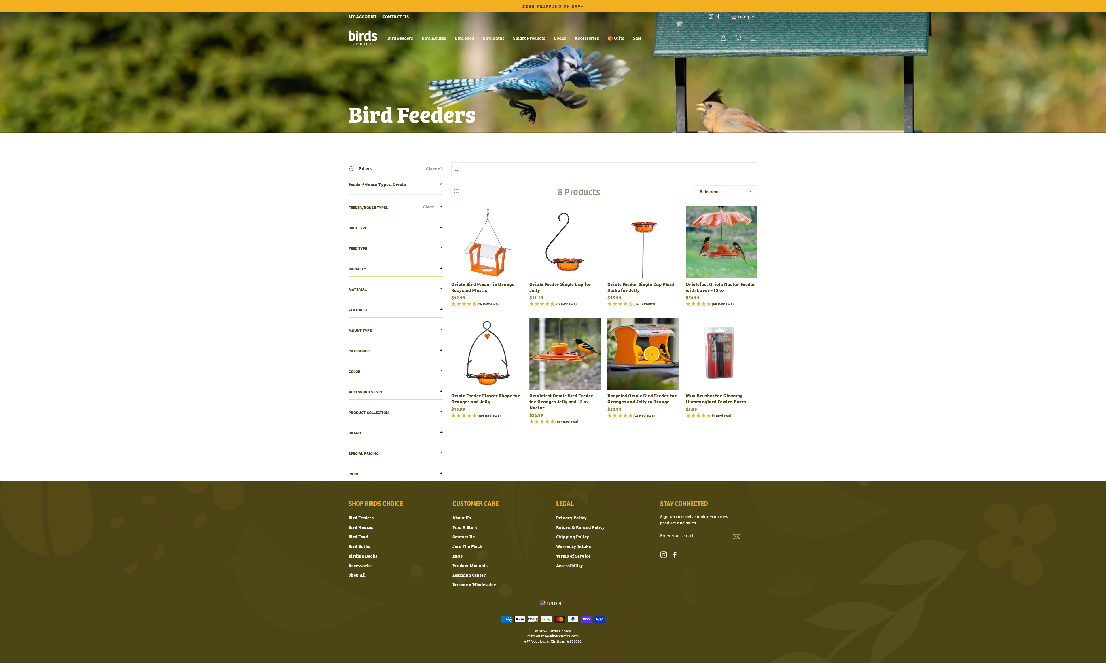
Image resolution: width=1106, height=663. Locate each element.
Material (358, 289)
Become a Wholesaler (474, 584)
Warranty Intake (573, 546)
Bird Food (464, 37)
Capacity (357, 268)
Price (354, 473)
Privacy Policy (571, 517)
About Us (461, 517)
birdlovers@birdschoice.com (553, 636)
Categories (360, 351)
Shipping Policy (572, 536)
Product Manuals (470, 565)
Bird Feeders (400, 37)
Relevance (710, 191)
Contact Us (463, 536)
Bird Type (358, 228)
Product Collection (369, 412)
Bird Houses (434, 37)
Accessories (587, 37)
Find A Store (465, 527)
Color (355, 371)
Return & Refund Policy (580, 527)
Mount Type (360, 330)
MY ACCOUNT (363, 16)
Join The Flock (467, 546)
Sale (637, 37)
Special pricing (364, 453)
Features (358, 310)
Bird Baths (493, 37)
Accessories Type (366, 391)
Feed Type (358, 248)
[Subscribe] (736, 536)
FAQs (457, 555)
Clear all (434, 168)
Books (560, 37)
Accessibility (569, 565)
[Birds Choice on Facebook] (674, 554)
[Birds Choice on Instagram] (663, 554)
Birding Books (363, 555)
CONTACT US (395, 16)
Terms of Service (573, 555)
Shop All (357, 574)
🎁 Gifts (615, 37)
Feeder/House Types (368, 207)
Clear (428, 206)
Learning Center (469, 574)
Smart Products (529, 37)
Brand (355, 433)
